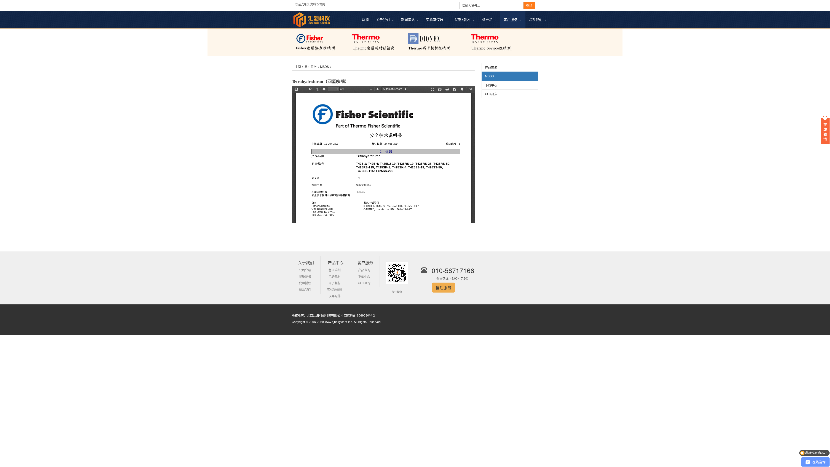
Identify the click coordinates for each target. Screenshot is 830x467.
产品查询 (491, 67)
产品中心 (335, 262)
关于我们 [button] (383, 19)
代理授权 (305, 283)
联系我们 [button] (536, 19)
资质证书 (305, 276)
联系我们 (305, 289)
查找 (529, 5)
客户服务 (311, 66)
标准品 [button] (487, 19)
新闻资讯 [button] (408, 19)
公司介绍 (305, 270)
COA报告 (491, 94)
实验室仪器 (334, 289)
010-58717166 (453, 270)
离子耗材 (335, 283)
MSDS (324, 66)
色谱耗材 (335, 276)
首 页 (367, 20)
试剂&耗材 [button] (463, 19)
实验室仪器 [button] (435, 19)
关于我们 (306, 262)
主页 (298, 66)
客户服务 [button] (511, 19)
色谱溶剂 (335, 270)
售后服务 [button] (443, 287)
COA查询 (364, 283)
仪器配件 (335, 296)
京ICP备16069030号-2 (359, 315)
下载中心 (491, 85)
